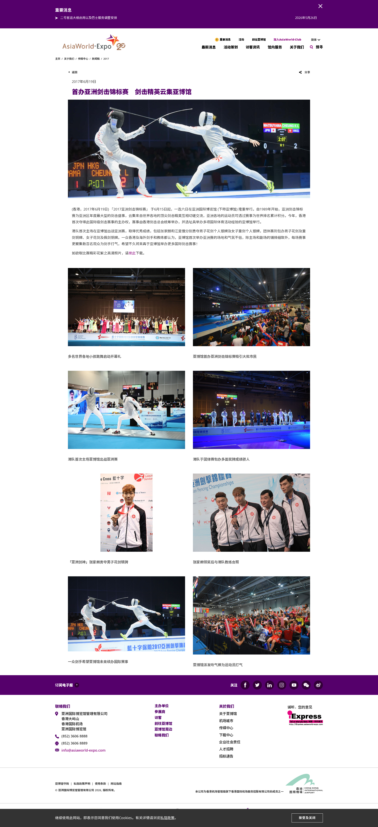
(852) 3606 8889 (74, 743)
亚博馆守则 (62, 783)
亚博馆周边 (163, 729)
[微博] (318, 685)
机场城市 (226, 720)
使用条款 (100, 783)
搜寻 (319, 47)
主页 (57, 58)
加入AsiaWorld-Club (287, 39)
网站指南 (116, 783)
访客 (158, 718)
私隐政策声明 (82, 783)
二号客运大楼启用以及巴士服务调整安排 (88, 18)
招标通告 (226, 756)
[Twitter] (257, 685)
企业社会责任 (229, 742)
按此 (132, 253)
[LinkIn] (269, 685)
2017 (106, 58)
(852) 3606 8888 (74, 736)
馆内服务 (275, 47)
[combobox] (314, 39)
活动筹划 (231, 47)
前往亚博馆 (259, 39)
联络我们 (162, 735)
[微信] (306, 685)
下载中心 (226, 734)
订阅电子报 (64, 685)
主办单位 (162, 706)
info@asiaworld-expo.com (83, 750)
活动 (241, 39)
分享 (307, 72)
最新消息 (209, 47)
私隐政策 (167, 817)
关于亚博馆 (228, 713)
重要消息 (225, 39)
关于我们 (297, 47)
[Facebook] (245, 685)
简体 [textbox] (314, 40)
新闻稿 (96, 58)
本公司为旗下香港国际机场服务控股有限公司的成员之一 (239, 791)
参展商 (160, 712)
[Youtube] (293, 685)
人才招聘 (226, 749)
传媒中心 (83, 58)
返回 (74, 72)
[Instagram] (281, 685)
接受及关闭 (307, 818)
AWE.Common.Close (320, 6)
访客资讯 (253, 47)
